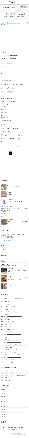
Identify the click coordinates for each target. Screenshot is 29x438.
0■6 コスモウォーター (9, 58)
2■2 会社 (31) (5, 339)
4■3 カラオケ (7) (6, 365)
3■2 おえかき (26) (6, 347)
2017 (3, 411)
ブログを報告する (21, 434)
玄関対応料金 (10, 194)
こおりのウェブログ (11, 7)
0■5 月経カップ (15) (7, 309)
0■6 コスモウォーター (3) (8, 311)
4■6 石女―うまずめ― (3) (8, 372)
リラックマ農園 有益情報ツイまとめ (15, 187)
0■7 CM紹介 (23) (6, 314)
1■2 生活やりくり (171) (7, 321)
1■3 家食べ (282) (6, 324)
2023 (3, 396)
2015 (3, 416)
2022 (3, 399)
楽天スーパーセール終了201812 (14, 201)
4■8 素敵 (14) (5, 380)
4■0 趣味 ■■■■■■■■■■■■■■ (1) (11, 357)
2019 (3, 406)
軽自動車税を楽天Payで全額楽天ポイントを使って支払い (14, 265)
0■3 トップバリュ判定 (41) (8, 306)
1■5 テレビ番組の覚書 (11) (8, 329)
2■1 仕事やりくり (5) (7, 337)
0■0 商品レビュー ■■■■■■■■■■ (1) (12, 299)
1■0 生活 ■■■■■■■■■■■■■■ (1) (11, 316)
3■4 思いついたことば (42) (8, 352)
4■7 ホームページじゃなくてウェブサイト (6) (13, 375)
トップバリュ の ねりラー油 (15, 285)
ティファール (4, 139)
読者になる (23, 7)
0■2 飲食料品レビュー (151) (8, 304)
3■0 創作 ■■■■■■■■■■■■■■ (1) (11, 342)
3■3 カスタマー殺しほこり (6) (9, 349)
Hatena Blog (13, 434)
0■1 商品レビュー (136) (7, 301)
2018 (3, 409)
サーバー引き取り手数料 (9, 55)
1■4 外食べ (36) (6, 326)
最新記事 (3, 255)
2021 (3, 401)
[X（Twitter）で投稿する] (10, 153)
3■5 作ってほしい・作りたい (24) (10, 354)
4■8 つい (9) (5, 377)
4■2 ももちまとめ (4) (7, 362)
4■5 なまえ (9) (5, 370)
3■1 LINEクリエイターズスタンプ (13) (11, 344)
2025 (3, 389)
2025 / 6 (6, 391)
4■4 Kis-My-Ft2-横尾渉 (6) (8, 367)
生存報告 (3, 261)
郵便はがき (4, 92)
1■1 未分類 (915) (6, 319)
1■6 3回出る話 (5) (6, 332)
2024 (3, 394)
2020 (3, 404)
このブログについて (6, 240)
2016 (3, 414)
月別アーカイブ (5, 385)
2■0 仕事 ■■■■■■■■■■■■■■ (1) (11, 334)
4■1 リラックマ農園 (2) (7, 360)
